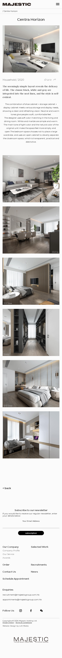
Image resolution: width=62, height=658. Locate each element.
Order (6, 564)
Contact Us (9, 571)
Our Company (11, 546)
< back (7, 488)
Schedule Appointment (16, 578)
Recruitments (39, 564)
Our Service (8, 554)
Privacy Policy (8, 622)
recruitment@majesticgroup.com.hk (21, 594)
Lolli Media (24, 626)
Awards (6, 557)
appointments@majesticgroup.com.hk (22, 599)
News (34, 571)
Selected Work (39, 546)
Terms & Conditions (24, 622)
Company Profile (11, 550)
